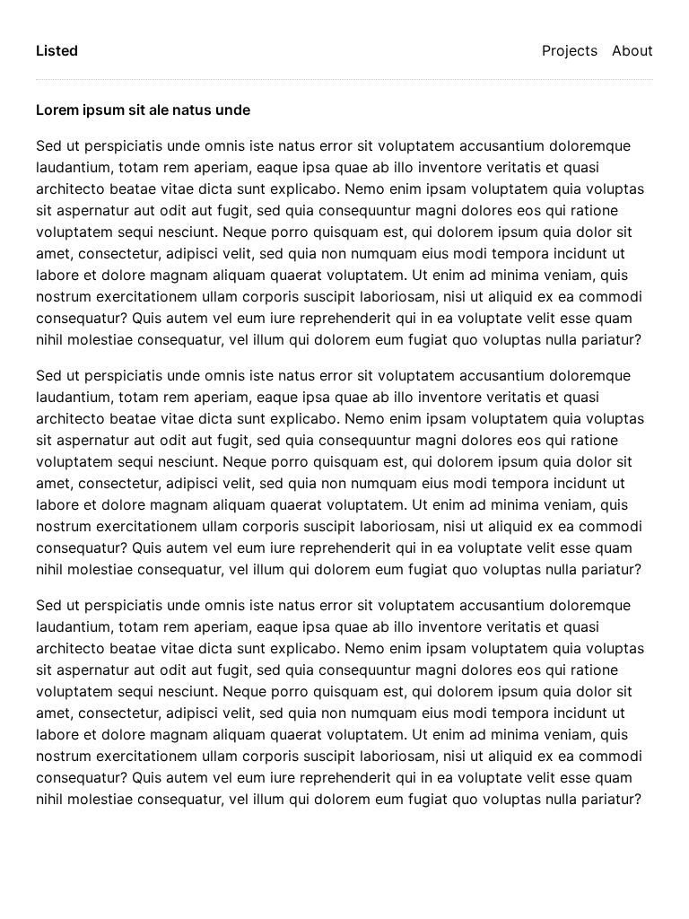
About (632, 50)
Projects (569, 50)
